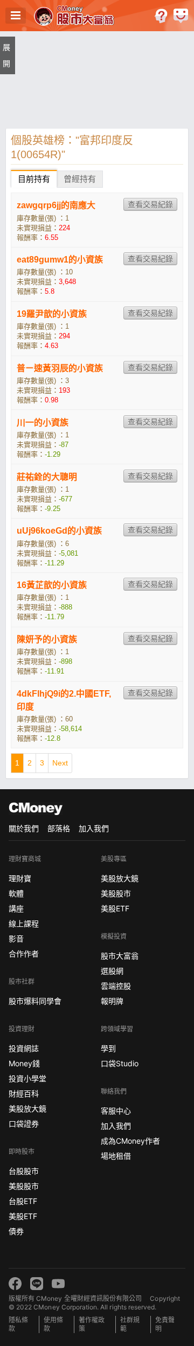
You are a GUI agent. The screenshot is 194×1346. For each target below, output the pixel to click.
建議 (181, 16)
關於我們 (24, 828)
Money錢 (24, 1063)
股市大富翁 (119, 955)
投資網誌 (24, 1048)
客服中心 (116, 1110)
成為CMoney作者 (130, 1140)
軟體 (16, 893)
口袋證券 (24, 1123)
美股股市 (24, 1186)
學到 (108, 1048)
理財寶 (20, 878)
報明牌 (112, 1000)
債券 (16, 1231)
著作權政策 (92, 1324)
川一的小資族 (42, 422)
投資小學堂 (27, 1078)
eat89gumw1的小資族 (60, 259)
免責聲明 (165, 1324)
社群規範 (130, 1324)
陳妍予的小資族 (47, 639)
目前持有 (34, 178)
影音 (16, 938)
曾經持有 (80, 178)
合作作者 (24, 953)
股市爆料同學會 (35, 1000)
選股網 (112, 970)
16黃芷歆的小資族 (52, 585)
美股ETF (23, 1216)
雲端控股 (116, 985)
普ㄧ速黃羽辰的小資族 (60, 368)
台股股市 (24, 1170)
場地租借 (116, 1155)
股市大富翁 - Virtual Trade (75, 15)
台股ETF (23, 1201)
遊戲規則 (161, 16)
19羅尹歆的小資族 (52, 313)
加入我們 (94, 828)
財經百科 (24, 1093)
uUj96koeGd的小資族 (59, 530)
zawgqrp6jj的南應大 (56, 205)
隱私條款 (18, 1324)
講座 (16, 908)
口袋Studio (119, 1063)
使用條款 (53, 1324)
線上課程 (24, 923)
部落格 (58, 828)
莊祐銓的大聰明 (47, 476)
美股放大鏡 (27, 1108)
